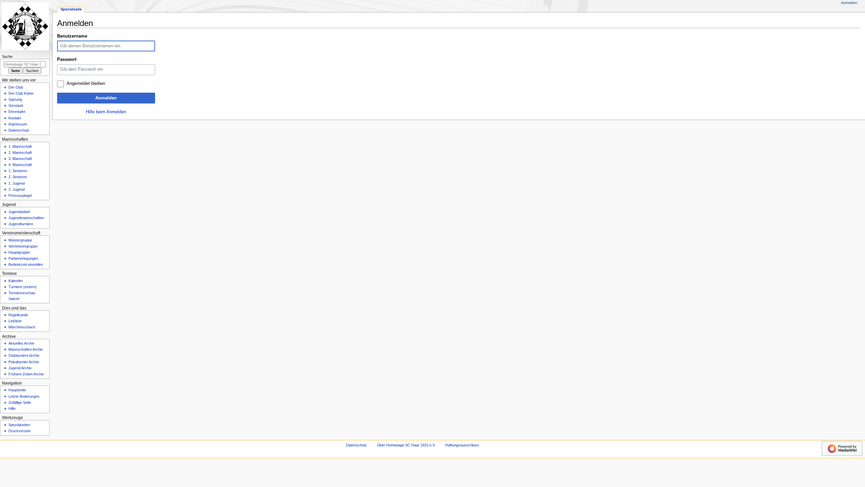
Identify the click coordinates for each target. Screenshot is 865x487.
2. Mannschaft (20, 152)
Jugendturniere (20, 224)
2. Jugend (16, 189)
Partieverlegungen (23, 258)
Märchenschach (21, 327)
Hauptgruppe (19, 252)
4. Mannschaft (20, 165)
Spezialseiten (19, 425)
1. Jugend (16, 183)
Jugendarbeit (19, 212)
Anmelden (106, 98)
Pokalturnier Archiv (23, 362)
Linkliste (15, 321)
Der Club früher (21, 93)
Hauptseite (17, 390)
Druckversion (19, 431)
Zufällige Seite (19, 402)
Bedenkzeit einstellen (25, 264)
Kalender (15, 281)
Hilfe (12, 409)
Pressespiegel (20, 195)
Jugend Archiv (20, 368)
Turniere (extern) (22, 287)
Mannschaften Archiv (25, 349)
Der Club (15, 87)
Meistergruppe (20, 240)
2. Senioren (17, 177)
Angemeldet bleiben (86, 83)
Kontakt (14, 118)
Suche (7, 56)
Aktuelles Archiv (21, 343)
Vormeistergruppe (23, 246)
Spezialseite (71, 9)
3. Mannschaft (20, 159)
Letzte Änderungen (24, 396)
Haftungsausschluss (462, 445)
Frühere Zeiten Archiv (26, 374)
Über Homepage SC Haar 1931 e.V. (406, 445)
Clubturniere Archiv (24, 355)
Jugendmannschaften (26, 218)
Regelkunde (18, 315)
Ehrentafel (16, 112)
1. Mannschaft (20, 146)
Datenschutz (18, 130)
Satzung (15, 99)
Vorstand (15, 105)
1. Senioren (17, 171)
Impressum (17, 124)
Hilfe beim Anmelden (106, 112)
